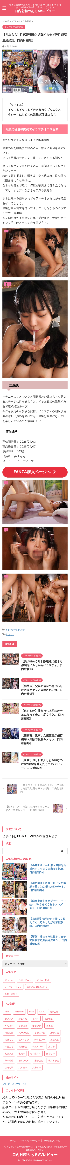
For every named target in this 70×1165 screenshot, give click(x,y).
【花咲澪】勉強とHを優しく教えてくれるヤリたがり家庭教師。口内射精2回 (47, 922)
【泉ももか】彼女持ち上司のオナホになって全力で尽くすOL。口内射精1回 (42, 714)
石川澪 (35, 1018)
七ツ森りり (35, 1053)
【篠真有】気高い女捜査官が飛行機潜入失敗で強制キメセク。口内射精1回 (42, 739)
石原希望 (48, 1018)
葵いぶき (9, 1018)
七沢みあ (9, 1053)
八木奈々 (23, 1067)
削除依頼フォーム (52, 1140)
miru (31, 1011)
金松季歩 (36, 1025)
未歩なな (39, 1060)
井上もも (10, 634)
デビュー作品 (43, 979)
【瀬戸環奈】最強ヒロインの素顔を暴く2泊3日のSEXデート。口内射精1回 (48, 886)
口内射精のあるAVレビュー (35, 11)
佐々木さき (24, 1039)
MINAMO (19, 1011)
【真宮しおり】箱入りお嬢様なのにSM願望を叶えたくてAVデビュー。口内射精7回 (42, 764)
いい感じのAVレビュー (15, 1083)
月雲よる (9, 1046)
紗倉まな (54, 1032)
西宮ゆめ (50, 1053)
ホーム (13, 1140)
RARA (42, 1011)
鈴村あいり (40, 1039)
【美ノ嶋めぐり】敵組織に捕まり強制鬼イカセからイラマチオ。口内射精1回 (42, 665)
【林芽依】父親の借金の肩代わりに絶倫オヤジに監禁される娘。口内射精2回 (42, 689)
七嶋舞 (22, 1053)
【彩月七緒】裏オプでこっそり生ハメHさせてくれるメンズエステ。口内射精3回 (47, 904)
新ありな (23, 1018)
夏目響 (51, 1046)
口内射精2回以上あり (37, 986)
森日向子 (9, 1067)
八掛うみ (36, 1067)
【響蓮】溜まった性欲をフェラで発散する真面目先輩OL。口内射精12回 (48, 940)
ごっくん (9, 979)
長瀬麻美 (23, 1046)
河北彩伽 (9, 1032)
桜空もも (9, 1039)
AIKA (7, 1011)
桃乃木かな (53, 1060)
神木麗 (49, 1025)
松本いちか (24, 1060)
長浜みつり (37, 1046)
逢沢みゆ (54, 1011)
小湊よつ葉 (40, 1032)
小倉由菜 (23, 1025)
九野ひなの (24, 1032)
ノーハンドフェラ (13, 986)
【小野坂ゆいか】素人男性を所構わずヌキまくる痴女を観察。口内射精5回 (47, 868)
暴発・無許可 (11, 993)
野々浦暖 (9, 1060)
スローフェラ (25, 979)
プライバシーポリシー (30, 1140)
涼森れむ (54, 1039)
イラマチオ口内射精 (15, 629)
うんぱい (9, 1025)
